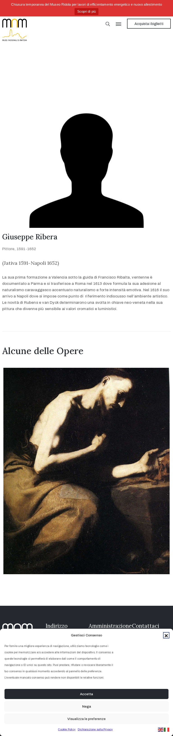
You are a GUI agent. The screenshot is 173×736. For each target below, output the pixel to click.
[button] (166, 635)
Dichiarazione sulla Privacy (95, 729)
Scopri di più (86, 11)
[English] (161, 729)
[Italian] (167, 729)
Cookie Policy (66, 729)
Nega (86, 706)
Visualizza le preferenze (86, 719)
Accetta (86, 694)
